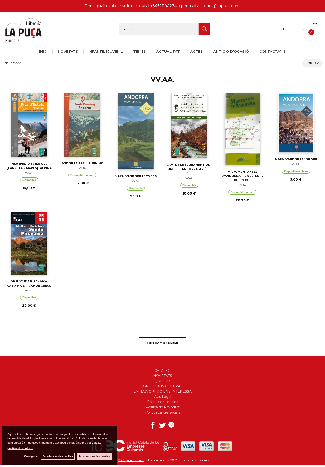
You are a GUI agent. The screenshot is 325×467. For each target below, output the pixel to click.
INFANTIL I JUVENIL (106, 51)
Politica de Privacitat (163, 407)
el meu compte (293, 29)
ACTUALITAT (168, 51)
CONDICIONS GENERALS (163, 386)
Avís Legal (162, 397)
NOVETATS (68, 51)
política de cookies (20, 448)
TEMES (139, 51)
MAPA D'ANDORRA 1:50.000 (296, 159)
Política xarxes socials (162, 412)
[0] (318, 28)
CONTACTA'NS (272, 51)
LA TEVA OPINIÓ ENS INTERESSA (162, 391)
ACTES (196, 51)
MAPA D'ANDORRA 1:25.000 (136, 176)
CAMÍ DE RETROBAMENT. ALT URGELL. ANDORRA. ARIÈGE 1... (189, 169)
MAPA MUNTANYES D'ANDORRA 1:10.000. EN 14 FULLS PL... (242, 176)
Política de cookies (162, 402)
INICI (43, 51)
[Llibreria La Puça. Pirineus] (23, 41)
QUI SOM (163, 381)
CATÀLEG (162, 370)
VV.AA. (29, 173)
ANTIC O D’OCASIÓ (231, 51)
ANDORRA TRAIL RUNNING (82, 163)
